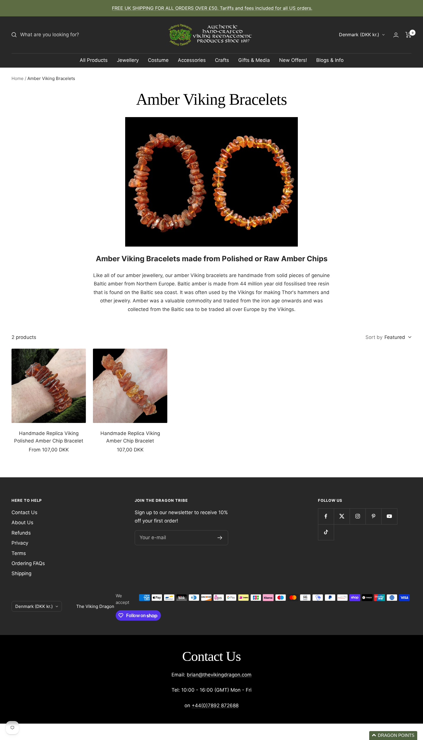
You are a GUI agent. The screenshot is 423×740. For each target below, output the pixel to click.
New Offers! (293, 60)
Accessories (192, 60)
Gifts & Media (254, 60)
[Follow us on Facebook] (326, 516)
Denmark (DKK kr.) (359, 34)
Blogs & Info (330, 60)
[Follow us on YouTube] (389, 516)
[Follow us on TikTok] (326, 532)
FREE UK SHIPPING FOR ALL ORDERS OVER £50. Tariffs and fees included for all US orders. (212, 8)
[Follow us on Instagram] (357, 516)
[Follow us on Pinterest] (373, 516)
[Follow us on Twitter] (342, 516)
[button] (393, 735)
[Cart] (408, 35)
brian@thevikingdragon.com (219, 675)
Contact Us (24, 512)
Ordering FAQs (28, 563)
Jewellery (128, 60)
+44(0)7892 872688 (215, 705)
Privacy (20, 543)
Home (18, 78)
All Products (94, 60)
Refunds (21, 533)
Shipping (21, 573)
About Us (22, 522)
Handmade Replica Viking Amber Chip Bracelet (130, 437)
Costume (158, 60)
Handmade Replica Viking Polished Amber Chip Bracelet (48, 437)
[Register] (220, 538)
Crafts (222, 60)
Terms (19, 553)
